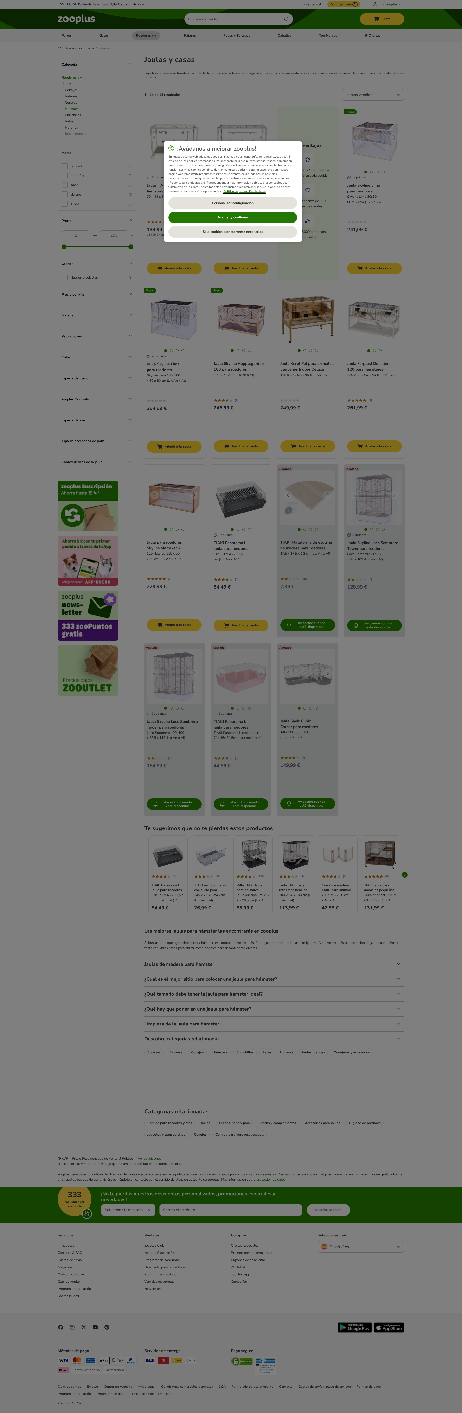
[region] (233, 191)
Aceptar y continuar (233, 217)
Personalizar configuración (233, 203)
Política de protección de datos (245, 191)
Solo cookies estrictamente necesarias (233, 232)
